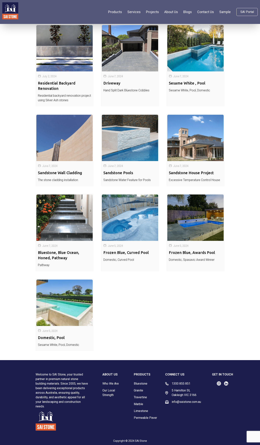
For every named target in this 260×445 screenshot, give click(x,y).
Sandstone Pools (118, 173)
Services (134, 12)
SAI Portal (247, 12)
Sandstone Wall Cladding (60, 173)
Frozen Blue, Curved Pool (126, 252)
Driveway (111, 83)
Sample (225, 12)
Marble (138, 404)
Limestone (141, 411)
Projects (152, 12)
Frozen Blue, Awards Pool (192, 252)
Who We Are (110, 383)
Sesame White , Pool (187, 83)
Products (115, 12)
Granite (138, 390)
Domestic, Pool (51, 337)
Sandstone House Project (191, 173)
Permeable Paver (145, 418)
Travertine (140, 397)
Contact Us (205, 12)
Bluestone (140, 383)
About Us (171, 12)
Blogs (187, 12)
